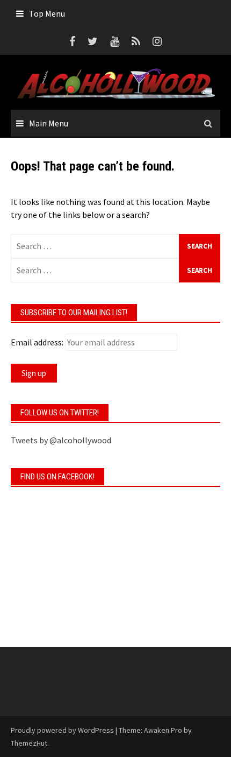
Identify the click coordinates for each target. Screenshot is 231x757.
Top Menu (47, 13)
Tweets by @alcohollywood (61, 440)
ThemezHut (29, 743)
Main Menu (48, 123)
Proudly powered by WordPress (62, 730)
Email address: (37, 342)
